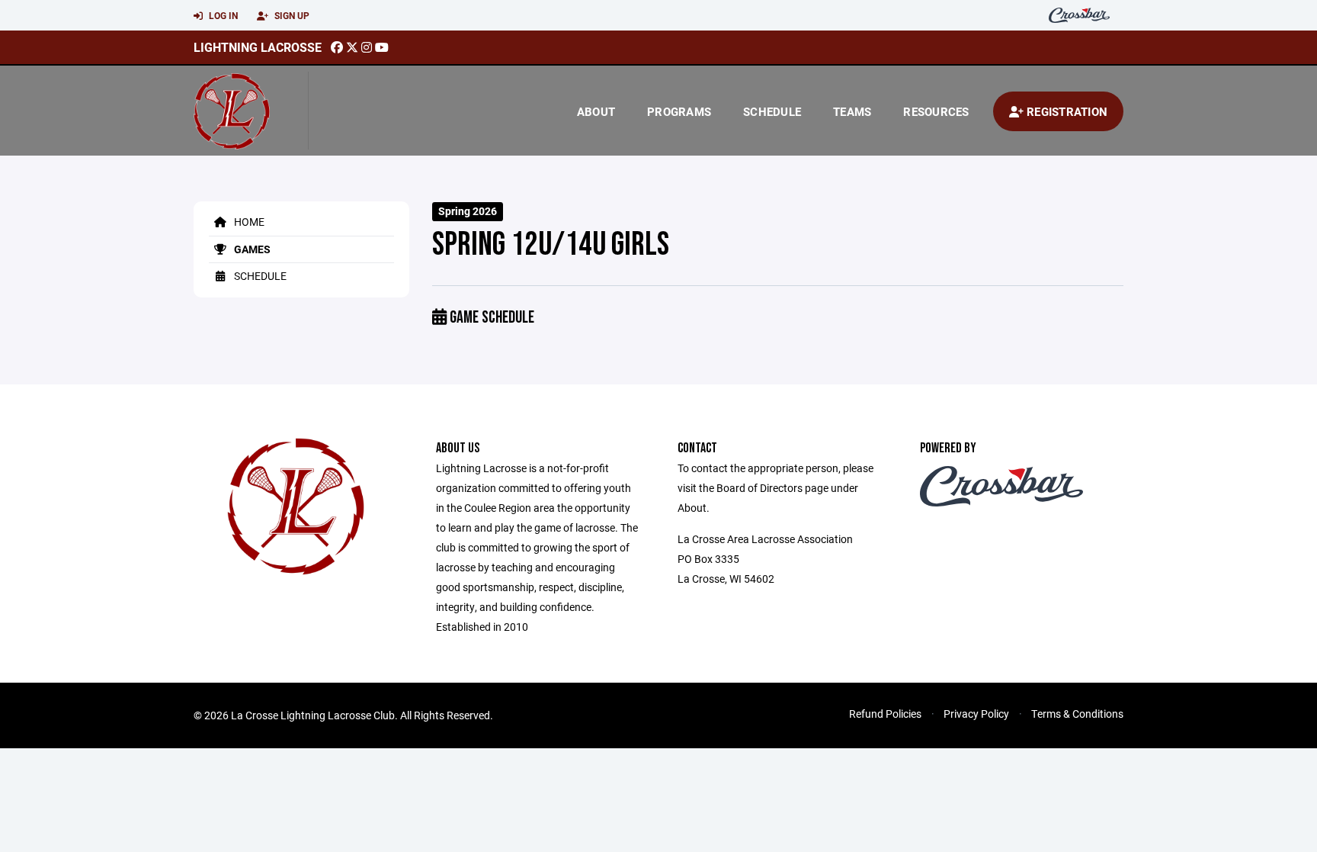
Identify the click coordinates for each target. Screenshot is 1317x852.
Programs (679, 111)
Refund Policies (885, 713)
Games (251, 249)
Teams (852, 111)
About (596, 111)
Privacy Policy (976, 713)
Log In (222, 15)
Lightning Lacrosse (258, 47)
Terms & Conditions (1077, 713)
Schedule (772, 111)
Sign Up (290, 15)
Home (248, 221)
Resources (936, 111)
